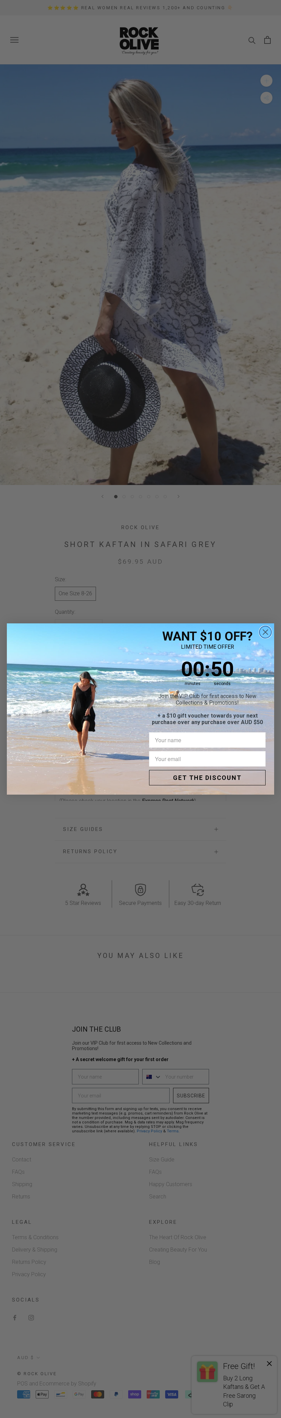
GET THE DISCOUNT (207, 777)
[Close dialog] (265, 632)
